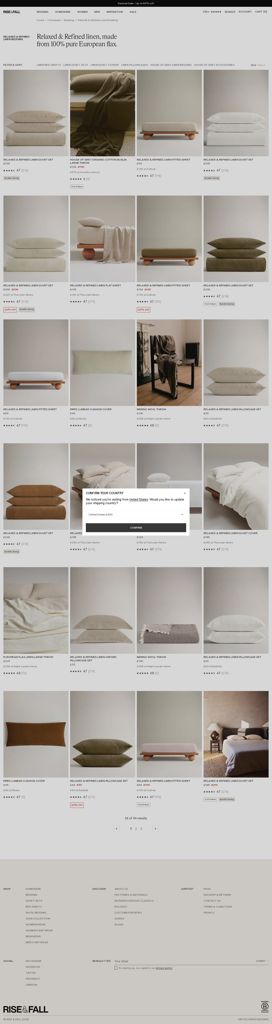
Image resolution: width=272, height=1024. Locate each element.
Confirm (136, 527)
